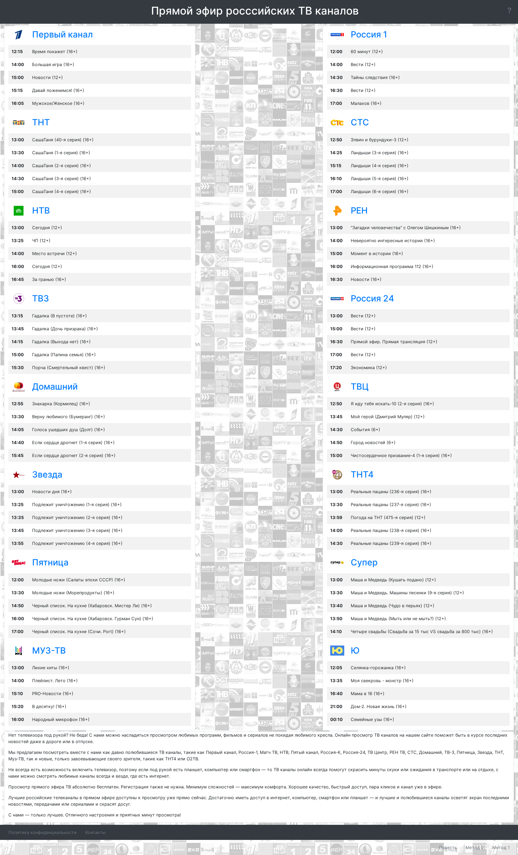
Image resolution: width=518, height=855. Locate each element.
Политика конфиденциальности (42, 832)
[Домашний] (19, 386)
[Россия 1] (337, 34)
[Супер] (337, 562)
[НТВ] (19, 210)
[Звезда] (19, 474)
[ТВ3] (19, 298)
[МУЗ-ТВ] (19, 650)
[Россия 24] (337, 298)
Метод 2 (475, 847)
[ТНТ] (19, 122)
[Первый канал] (19, 34)
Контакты (95, 832)
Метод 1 (501, 847)
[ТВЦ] (337, 386)
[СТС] (337, 122)
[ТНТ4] (337, 474)
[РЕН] (337, 210)
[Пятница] (19, 562)
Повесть (448, 847)
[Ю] (337, 650)
